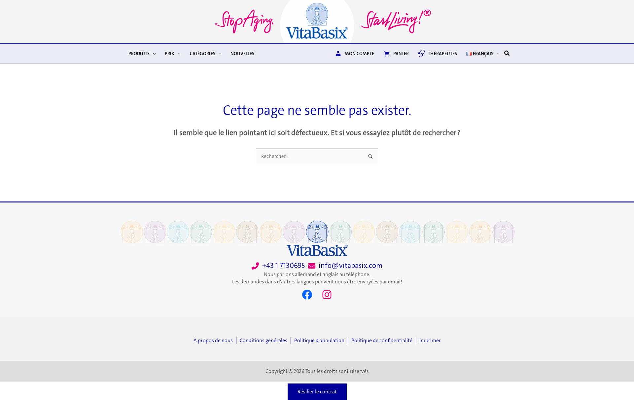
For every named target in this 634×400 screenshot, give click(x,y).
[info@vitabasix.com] (345, 266)
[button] (153, 53)
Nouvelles (242, 53)
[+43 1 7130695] (278, 266)
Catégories (202, 53)
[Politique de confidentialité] (383, 340)
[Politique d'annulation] (321, 340)
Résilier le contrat (317, 391)
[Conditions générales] (265, 340)
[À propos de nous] (215, 340)
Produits (139, 53)
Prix (169, 53)
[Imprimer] (430, 340)
